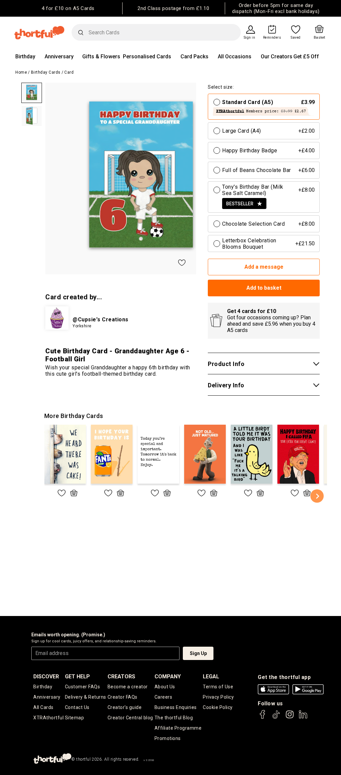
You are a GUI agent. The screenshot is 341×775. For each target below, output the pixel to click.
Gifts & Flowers (101, 56)
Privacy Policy (218, 697)
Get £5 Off (306, 56)
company (168, 676)
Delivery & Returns (85, 697)
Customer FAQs (82, 686)
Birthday (25, 56)
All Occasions (234, 56)
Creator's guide (125, 707)
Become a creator (128, 686)
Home (21, 72)
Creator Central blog (130, 717)
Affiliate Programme (178, 728)
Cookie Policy (218, 707)
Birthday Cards (46, 72)
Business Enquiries (176, 707)
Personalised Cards (147, 56)
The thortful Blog (174, 717)
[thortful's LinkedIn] (303, 717)
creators (121, 676)
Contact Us (77, 707)
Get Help (77, 676)
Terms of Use (218, 686)
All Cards (43, 707)
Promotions (168, 738)
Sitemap (74, 717)
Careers (163, 697)
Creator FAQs (123, 697)
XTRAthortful (48, 717)
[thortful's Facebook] (263, 717)
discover (46, 676)
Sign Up (198, 653)
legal (211, 676)
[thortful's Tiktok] (276, 717)
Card (69, 72)
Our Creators (276, 56)
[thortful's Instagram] (290, 717)
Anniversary (59, 56)
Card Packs (194, 56)
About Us (165, 686)
